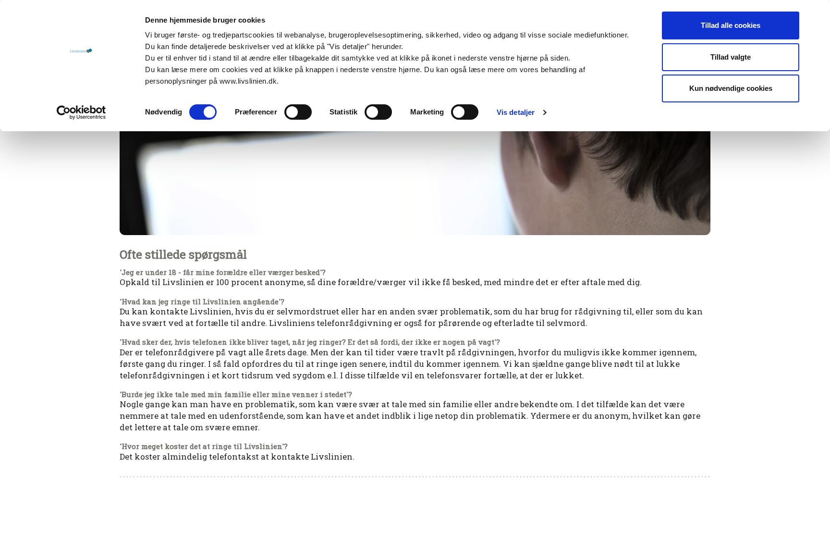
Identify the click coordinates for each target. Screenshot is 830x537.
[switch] (298, 112)
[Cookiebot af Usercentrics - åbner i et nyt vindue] (81, 112)
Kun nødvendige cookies (730, 88)
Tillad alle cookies (730, 25)
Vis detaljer (516, 112)
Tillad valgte (730, 57)
